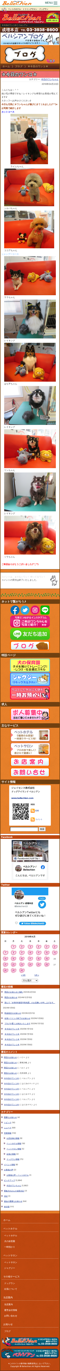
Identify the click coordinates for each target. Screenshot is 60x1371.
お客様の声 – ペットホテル (17, 1175)
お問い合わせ (53, 20)
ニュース (7, 1128)
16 (22, 959)
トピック (7, 1122)
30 (21, 970)
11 (38, 953)
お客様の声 (8, 1170)
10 (30, 953)
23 (21, 965)
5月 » (36, 975)
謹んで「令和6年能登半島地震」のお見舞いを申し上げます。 (29, 1002)
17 (30, 959)
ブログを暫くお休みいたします (17, 1023)
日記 (6, 1196)
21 (5, 965)
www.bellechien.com (22, 798)
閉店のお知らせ (10, 997)
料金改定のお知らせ (12, 1013)
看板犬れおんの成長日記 (14, 1191)
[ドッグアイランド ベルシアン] (17, 3)
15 (13, 959)
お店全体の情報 (12, 1138)
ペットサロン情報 (13, 1149)
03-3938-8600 (42, 29)
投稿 (37, 810)
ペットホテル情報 (13, 1143)
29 (13, 970)
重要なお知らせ (10, 1117)
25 (38, 965)
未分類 (7, 1206)
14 (5, 959)
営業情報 (7, 1133)
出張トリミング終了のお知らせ (17, 1018)
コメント (38, 819)
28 (5, 970)
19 (47, 959)
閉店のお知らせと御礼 (13, 992)
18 (39, 959)
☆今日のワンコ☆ (12, 1029)
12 (47, 953)
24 (30, 965)
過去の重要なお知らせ (13, 1201)
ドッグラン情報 (12, 1159)
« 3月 (23, 975)
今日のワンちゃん (49, 79)
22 (13, 965)
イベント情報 (9, 1164)
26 (47, 965)
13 (55, 953)
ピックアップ (9, 1180)
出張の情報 (11, 1154)
